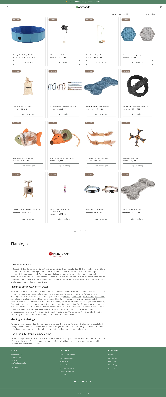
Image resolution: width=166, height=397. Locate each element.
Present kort (64, 375)
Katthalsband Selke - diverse (95, 210)
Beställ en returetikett (67, 355)
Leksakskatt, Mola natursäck (22, 106)
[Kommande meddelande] (162, 2)
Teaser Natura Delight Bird (94, 55)
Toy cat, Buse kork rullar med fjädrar (97, 158)
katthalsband (16, 299)
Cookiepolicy (64, 365)
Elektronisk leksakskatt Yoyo (58, 55)
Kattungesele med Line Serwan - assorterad (63, 106)
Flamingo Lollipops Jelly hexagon (132, 55)
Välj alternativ (28, 63)
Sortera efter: (117, 14)
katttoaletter (88, 296)
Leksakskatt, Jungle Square (130, 158)
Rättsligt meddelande (67, 371)
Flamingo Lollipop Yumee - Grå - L (132, 210)
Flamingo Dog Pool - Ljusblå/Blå (23, 55)
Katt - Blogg (112, 368)
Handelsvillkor (65, 361)
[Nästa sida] (91, 230)
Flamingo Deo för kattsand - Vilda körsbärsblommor (59, 210)
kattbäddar (100, 296)
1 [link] (75, 230)
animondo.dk (85, 393)
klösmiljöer (76, 296)
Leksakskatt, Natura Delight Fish (23, 158)
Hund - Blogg (112, 361)
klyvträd (66, 296)
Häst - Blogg (112, 365)
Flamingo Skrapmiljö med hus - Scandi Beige (26, 210)
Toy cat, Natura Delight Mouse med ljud (61, 158)
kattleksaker (31, 299)
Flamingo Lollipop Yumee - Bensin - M (97, 106)
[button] (4, 7)
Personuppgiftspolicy (67, 358)
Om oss (110, 355)
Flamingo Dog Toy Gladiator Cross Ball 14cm (136, 106)
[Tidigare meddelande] (4, 2)
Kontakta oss (112, 358)
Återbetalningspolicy (67, 368)
